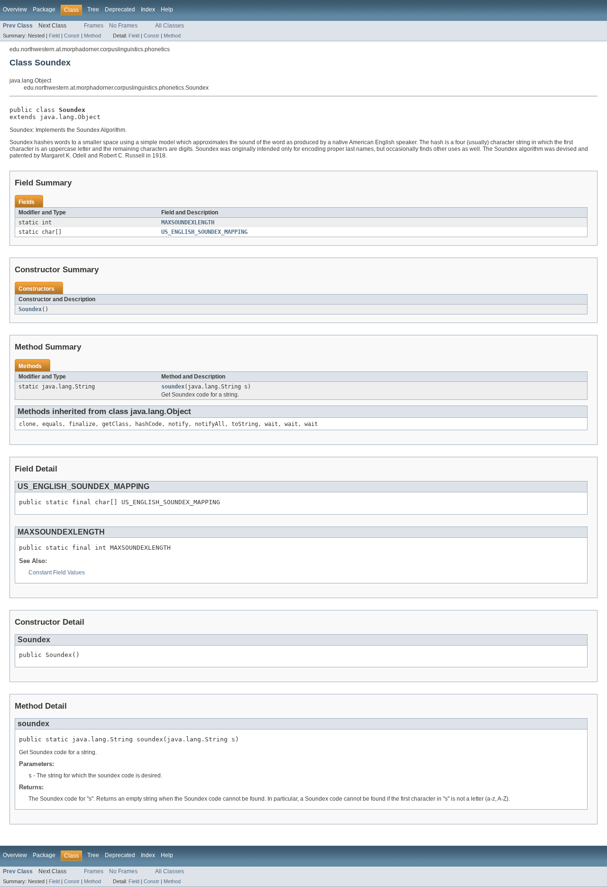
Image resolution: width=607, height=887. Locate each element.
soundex (172, 386)
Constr (72, 35)
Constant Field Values (56, 572)
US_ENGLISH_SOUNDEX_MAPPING (204, 232)
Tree (93, 9)
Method (92, 35)
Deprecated (120, 9)
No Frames (123, 25)
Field (54, 35)
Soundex (30, 309)
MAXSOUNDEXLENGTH (187, 222)
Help (167, 9)
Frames (93, 25)
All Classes (169, 25)
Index (148, 9)
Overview (15, 9)
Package (44, 9)
